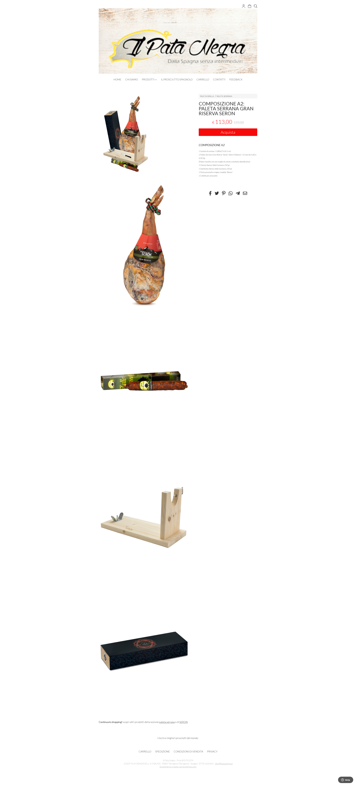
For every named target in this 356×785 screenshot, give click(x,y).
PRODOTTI (148, 79)
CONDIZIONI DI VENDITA (188, 751)
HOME (117, 79)
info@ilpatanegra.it (224, 763)
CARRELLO (202, 79)
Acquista (228, 132)
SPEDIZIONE (162, 751)
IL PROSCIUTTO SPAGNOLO (177, 79)
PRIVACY (212, 751)
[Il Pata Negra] (178, 38)
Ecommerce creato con (178, 766)
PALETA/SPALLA (207, 96)
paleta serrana (167, 722)
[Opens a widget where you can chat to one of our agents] (345, 780)
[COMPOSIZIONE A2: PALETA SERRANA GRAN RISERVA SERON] (144, 133)
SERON (183, 722)
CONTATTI (219, 79)
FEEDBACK (236, 79)
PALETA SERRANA (224, 96)
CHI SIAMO (131, 79)
